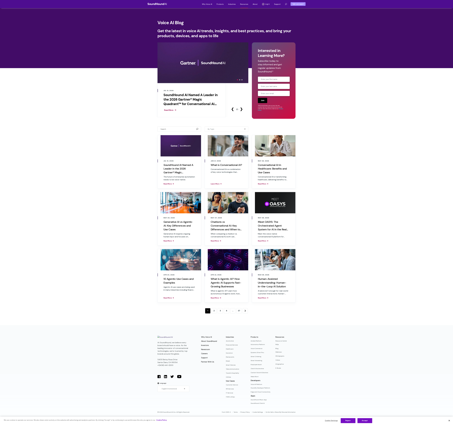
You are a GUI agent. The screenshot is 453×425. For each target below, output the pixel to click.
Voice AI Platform (256, 384)
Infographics (279, 364)
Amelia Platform (256, 341)
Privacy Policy (245, 412)
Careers (204, 354)
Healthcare (229, 349)
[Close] (449, 420)
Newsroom (205, 349)
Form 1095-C (226, 412)
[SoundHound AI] (157, 4)
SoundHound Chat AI (258, 403)
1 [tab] (237, 79)
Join (262, 100)
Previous (232, 109)
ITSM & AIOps (230, 397)
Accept (365, 421)
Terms (236, 412)
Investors (205, 345)
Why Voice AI (207, 4)
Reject (348, 421)
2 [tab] (239, 79)
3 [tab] (242, 79)
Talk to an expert (298, 4)
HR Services (230, 389)
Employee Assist (256, 365)
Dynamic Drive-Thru (257, 352)
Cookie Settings (257, 412)
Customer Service (232, 385)
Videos (277, 360)
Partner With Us (207, 362)
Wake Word (254, 377)
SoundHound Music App (259, 400)
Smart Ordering (256, 356)
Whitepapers (279, 356)
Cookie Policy (161, 420)
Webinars (278, 352)
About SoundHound (209, 341)
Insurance (229, 353)
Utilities (228, 377)
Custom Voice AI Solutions (259, 373)
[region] (226, 421)
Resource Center (281, 341)
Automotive (230, 341)
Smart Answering (256, 360)
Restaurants (230, 357)
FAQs (277, 344)
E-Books (278, 368)
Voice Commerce (256, 348)
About (255, 4)
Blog (276, 348)
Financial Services (232, 345)
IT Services (229, 393)
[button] (286, 4)
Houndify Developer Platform (260, 388)
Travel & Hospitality (232, 373)
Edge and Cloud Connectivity (260, 392)
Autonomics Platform (258, 344)
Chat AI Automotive (257, 369)
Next (241, 109)
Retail (228, 361)
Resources (244, 4)
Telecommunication (232, 369)
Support (277, 4)
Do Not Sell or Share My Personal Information (281, 412)
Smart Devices (231, 365)
